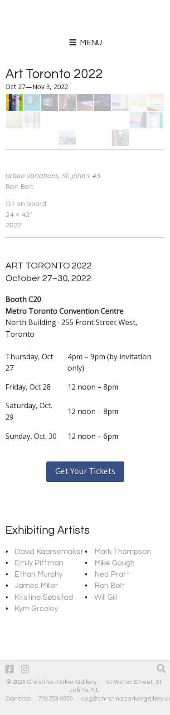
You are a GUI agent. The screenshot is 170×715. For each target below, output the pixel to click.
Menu (90, 43)
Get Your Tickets (85, 471)
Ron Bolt (109, 586)
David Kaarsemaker (49, 552)
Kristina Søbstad (44, 597)
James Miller (36, 586)
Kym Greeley (36, 609)
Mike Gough (114, 563)
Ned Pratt (112, 574)
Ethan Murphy (39, 574)
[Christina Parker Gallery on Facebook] (9, 669)
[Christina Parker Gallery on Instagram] (25, 669)
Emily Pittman (39, 563)
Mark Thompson (122, 552)
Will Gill (105, 597)
